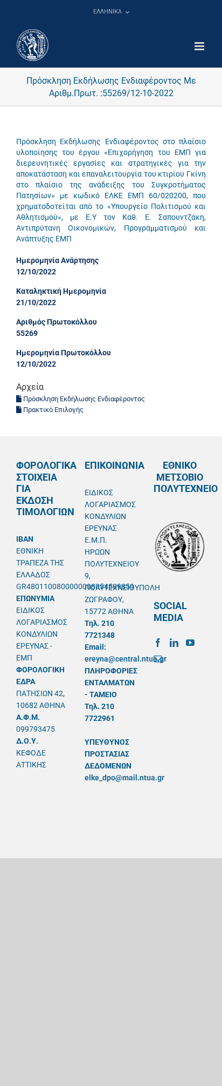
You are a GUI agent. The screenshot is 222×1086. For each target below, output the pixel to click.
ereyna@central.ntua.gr (125, 659)
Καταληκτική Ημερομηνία (61, 291)
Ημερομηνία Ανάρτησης (57, 260)
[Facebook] (158, 642)
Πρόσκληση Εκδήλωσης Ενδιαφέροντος (83, 399)
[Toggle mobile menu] (200, 46)
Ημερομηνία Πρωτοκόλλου (63, 352)
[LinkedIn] (174, 642)
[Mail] (158, 659)
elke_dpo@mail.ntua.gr (124, 777)
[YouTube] (190, 642)
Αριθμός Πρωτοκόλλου (56, 322)
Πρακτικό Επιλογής (53, 410)
